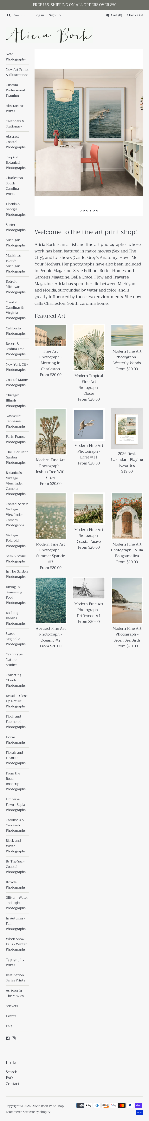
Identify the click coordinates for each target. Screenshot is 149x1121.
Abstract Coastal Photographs (16, 142)
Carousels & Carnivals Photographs (16, 825)
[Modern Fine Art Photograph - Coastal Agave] (89, 508)
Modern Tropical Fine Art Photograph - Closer (88, 385)
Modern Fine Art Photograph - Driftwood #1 (88, 610)
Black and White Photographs (16, 846)
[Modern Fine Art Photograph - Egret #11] (89, 424)
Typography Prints (15, 962)
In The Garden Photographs (17, 574)
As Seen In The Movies (15, 993)
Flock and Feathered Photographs (16, 722)
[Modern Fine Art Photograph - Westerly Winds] (127, 335)
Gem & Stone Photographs (16, 558)
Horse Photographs (16, 739)
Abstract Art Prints (15, 108)
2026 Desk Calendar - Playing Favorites (127, 459)
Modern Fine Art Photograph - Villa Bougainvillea (127, 550)
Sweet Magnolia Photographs (16, 639)
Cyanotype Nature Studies (14, 659)
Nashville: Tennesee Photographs (16, 421)
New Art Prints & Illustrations (17, 72)
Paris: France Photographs (16, 439)
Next (135, 133)
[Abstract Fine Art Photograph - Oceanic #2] (51, 600)
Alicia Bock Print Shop (48, 1106)
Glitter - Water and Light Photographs (17, 903)
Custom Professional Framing (15, 90)
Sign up (55, 15)
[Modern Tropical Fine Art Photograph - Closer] (89, 347)
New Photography (16, 56)
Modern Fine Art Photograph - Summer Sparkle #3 (50, 553)
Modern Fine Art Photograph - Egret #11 (88, 451)
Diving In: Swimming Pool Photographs (16, 595)
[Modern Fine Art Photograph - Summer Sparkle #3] (51, 515)
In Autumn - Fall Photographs (16, 924)
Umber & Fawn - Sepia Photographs (16, 804)
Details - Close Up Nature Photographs (17, 701)
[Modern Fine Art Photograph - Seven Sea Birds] (127, 600)
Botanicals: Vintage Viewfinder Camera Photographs (16, 483)
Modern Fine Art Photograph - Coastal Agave (88, 535)
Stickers (12, 1006)
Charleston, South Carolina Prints (15, 186)
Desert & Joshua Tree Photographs (16, 349)
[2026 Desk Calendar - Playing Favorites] (127, 428)
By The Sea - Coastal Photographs (16, 867)
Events (11, 1016)
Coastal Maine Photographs (17, 382)
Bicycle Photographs (16, 884)
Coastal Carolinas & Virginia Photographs (16, 310)
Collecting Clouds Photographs (16, 680)
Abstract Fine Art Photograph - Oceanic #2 (51, 634)
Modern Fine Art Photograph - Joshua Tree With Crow (50, 469)
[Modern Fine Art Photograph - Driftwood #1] (89, 588)
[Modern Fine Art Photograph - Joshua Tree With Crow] (51, 431)
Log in (39, 15)
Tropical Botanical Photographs (16, 163)
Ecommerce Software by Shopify (28, 1111)
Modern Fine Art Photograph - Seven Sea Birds (127, 634)
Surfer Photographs (16, 227)
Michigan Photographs (16, 242)
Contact (12, 1084)
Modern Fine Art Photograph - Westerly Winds (127, 357)
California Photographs (16, 331)
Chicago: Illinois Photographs (16, 400)
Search (11, 1072)
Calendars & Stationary (15, 123)
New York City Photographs (17, 367)
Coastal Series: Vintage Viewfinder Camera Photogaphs (17, 514)
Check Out (135, 15)
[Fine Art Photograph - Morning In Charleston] (51, 335)
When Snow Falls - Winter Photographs (16, 944)
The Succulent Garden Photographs (17, 457)
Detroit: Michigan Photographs (16, 287)
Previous (42, 133)
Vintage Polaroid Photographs (16, 541)
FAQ (9, 1026)
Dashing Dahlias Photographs (16, 618)
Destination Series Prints (15, 977)
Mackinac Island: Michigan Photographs (16, 263)
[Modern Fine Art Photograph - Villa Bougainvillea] (127, 515)
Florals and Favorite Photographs (16, 758)
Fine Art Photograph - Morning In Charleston (50, 360)
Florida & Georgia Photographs (16, 209)
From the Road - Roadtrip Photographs (16, 781)
